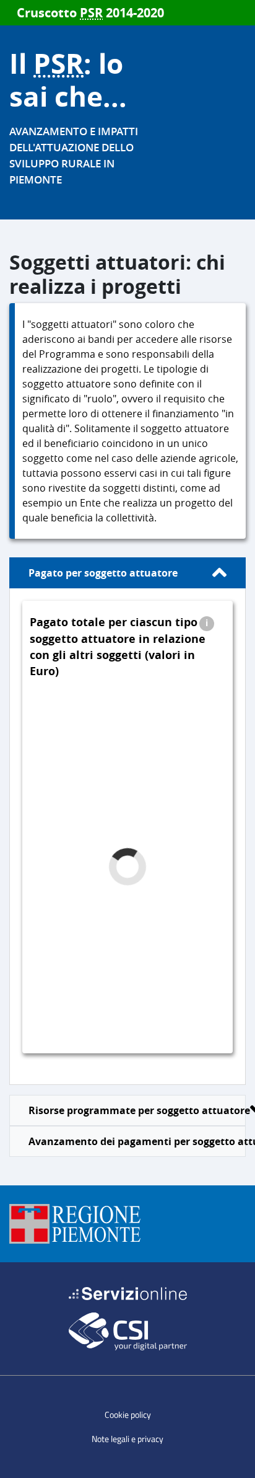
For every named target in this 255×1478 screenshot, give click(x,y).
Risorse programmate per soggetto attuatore (137, 1110)
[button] (206, 622)
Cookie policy (128, 1414)
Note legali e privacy (127, 1438)
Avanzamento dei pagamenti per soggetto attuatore (137, 1141)
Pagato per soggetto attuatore (103, 573)
